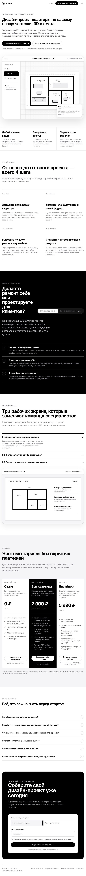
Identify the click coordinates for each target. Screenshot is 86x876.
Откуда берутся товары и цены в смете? (21, 741)
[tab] (43, 442)
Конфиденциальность (52, 868)
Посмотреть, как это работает (47, 43)
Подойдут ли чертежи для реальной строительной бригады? (30, 725)
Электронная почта (18, 829)
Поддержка (80, 868)
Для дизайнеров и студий (70, 311)
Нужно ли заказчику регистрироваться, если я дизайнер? (28, 756)
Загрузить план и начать (43, 845)
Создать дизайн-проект (43, 658)
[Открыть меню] (81, 3)
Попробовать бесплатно (15, 658)
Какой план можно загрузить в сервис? (20, 717)
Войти (51, 3)
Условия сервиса (37, 868)
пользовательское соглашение (61, 839)
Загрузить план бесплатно (16, 43)
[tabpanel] (43, 499)
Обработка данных (67, 868)
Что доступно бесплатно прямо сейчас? (20, 749)
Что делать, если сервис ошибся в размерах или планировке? (30, 733)
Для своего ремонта (48, 311)
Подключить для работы (70, 658)
